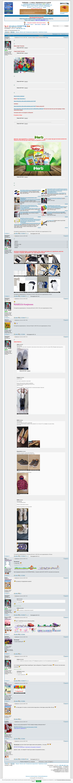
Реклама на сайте (34, 5)
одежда (16, 247)
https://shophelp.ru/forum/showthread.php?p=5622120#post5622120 (28, 108)
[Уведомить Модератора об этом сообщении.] (67, 37)
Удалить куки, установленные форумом (31, 776)
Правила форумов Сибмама (36, 8)
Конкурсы (41, 6)
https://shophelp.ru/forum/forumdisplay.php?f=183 (25, 106)
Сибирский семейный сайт (29, 3)
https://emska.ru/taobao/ (19, 96)
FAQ (51, 5)
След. (24, 28)
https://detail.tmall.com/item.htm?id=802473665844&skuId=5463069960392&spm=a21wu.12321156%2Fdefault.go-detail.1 (57, 206)
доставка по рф (17, 244)
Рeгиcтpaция (47, 6)
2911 (19, 28)
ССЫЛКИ (16, 245)
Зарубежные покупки (43, 763)
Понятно (38, 781)
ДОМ (44, 3)
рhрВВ (34, 777)
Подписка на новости (25, 5)
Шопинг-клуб (22, 763)
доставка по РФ (50, 220)
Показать (26, 47)
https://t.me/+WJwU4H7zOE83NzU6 (54, 198)
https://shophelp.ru (21, 98)
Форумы (17, 763)
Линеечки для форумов (44, 5)
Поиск (25, 6)
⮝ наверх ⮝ (7, 233)
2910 (17, 28)
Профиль (30, 7)
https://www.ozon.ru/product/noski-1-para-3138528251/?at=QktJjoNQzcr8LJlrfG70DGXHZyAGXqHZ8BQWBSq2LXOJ (30, 199)
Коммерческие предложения (32, 763)
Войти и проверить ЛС (37, 7)
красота (16, 242)
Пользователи (31, 6)
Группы (36, 6)
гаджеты (16, 241)
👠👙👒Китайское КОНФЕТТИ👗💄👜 (17, 26)
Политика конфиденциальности (42, 776)
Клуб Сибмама (39, 3)
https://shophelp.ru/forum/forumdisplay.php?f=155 (25, 101)
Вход (45, 7)
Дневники (48, 3)
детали (39, 196)
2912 (22, 28)
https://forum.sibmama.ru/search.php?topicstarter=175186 (25, 727)
